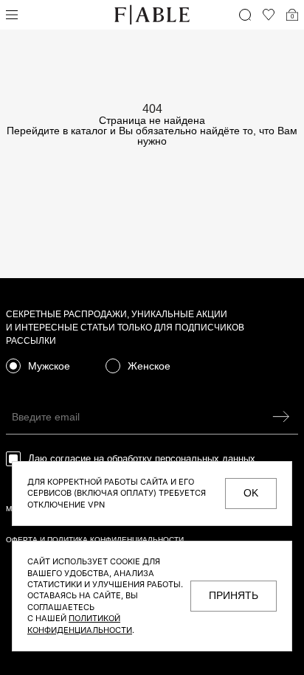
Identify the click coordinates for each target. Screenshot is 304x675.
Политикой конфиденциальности (79, 623)
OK (250, 493)
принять (233, 595)
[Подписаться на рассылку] (280, 416)
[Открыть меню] (12, 15)
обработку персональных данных (181, 458)
